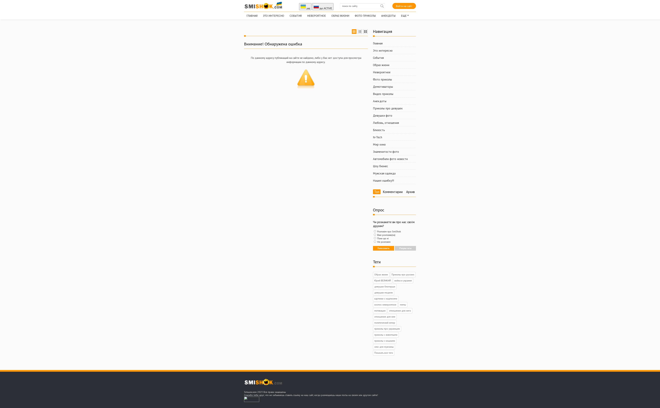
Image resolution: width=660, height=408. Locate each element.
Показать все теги (383, 352)
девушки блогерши (384, 286)
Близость (379, 130)
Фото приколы (365, 15)
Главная (251, 15)
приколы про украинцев (387, 328)
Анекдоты (388, 15)
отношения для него (400, 310)
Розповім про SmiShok (389, 231)
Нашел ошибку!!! (383, 180)
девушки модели (383, 292)
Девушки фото (382, 115)
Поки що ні (383, 238)
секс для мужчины (384, 346)
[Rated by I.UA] (251, 401)
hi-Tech (377, 137)
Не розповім (383, 241)
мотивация (380, 310)
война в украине (403, 280)
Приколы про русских (403, 274)
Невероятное (316, 15)
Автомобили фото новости (390, 159)
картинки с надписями (385, 298)
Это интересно (273, 15)
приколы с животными (385, 334)
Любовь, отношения (386, 123)
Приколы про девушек (388, 108)
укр (308, 8)
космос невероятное (385, 304)
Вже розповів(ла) (386, 235)
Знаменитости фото (386, 152)
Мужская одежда (384, 173)
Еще (404, 15)
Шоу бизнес (380, 166)
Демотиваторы (383, 87)
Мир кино (379, 144)
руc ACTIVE (325, 8)
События (296, 15)
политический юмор (384, 322)
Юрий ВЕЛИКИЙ (382, 280)
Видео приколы (383, 94)
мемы (403, 304)
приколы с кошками (384, 340)
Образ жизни (340, 15)
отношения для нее (384, 316)
